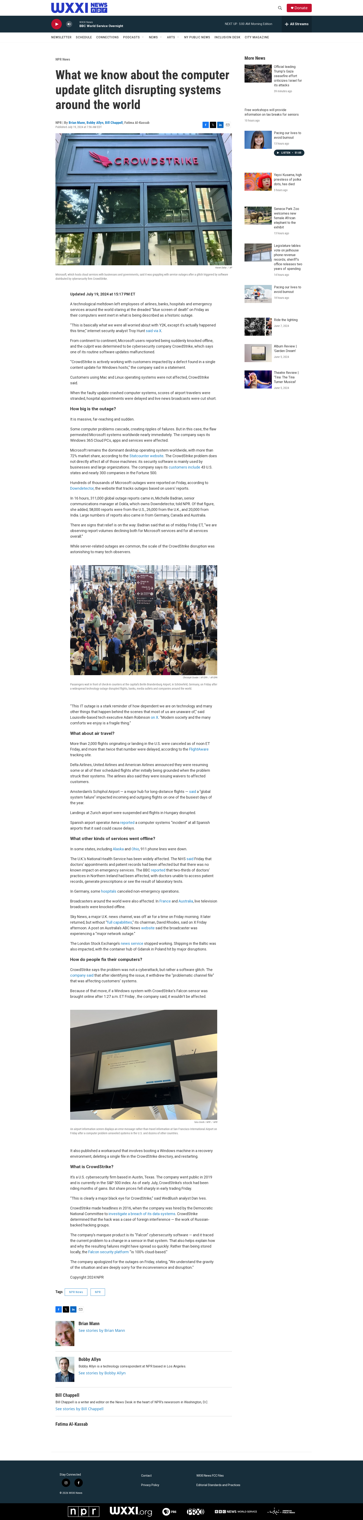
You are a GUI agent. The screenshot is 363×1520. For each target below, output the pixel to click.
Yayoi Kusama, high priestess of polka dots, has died (288, 179)
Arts (171, 37)
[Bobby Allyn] (64, 1369)
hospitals (108, 891)
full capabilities (119, 922)
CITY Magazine (257, 37)
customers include (184, 467)
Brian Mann (77, 122)
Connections (107, 37)
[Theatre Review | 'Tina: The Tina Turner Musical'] (258, 379)
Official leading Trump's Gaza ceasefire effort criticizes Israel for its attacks (288, 76)
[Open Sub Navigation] (143, 37)
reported (127, 822)
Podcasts (131, 37)
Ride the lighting (286, 320)
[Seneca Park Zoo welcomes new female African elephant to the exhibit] (258, 216)
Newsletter (61, 37)
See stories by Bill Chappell (79, 1408)
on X (154, 717)
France (165, 901)
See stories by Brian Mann (102, 1330)
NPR (98, 1292)
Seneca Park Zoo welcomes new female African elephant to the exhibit (286, 218)
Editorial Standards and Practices (218, 1485)
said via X (153, 331)
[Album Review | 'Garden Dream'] (258, 353)
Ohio (135, 849)
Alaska (118, 849)
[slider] (75, 24)
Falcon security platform (108, 1252)
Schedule (84, 37)
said (192, 791)
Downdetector (82, 488)
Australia (186, 901)
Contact (146, 1475)
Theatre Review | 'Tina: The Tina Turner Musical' (286, 377)
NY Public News (197, 37)
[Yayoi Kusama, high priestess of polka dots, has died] (258, 182)
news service (132, 943)
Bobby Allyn (95, 122)
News (153, 37)
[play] (56, 24)
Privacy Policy (150, 1485)
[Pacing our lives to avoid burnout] (258, 140)
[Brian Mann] (64, 1333)
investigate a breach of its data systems (142, 1214)
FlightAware (199, 749)
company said (81, 975)
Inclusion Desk (227, 37)
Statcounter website (146, 456)
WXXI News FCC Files (210, 1475)
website (148, 928)
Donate (301, 8)
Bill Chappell (114, 122)
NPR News (62, 59)
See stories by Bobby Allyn (102, 1372)
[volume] (69, 24)
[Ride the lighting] (258, 327)
